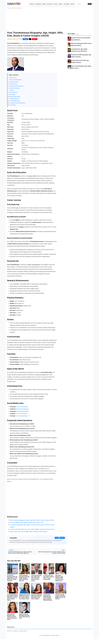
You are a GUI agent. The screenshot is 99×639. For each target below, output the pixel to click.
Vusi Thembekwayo (22, 406)
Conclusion (13, 105)
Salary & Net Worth (15, 96)
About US (9, 631)
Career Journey (14, 82)
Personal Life (13, 84)
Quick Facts (13, 77)
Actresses (50, 4)
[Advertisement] (49, 20)
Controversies (14, 92)
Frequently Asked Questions (17, 103)
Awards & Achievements (16, 86)
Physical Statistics (15, 88)
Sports (72, 4)
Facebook (25, 39)
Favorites (12, 94)
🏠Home (32, 4)
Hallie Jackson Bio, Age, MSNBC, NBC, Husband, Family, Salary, (28, 531)
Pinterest (35, 39)
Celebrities (38, 4)
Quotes (12, 90)
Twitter (56, 537)
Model (44, 4)
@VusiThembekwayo (22, 409)
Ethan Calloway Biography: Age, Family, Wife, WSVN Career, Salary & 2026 (32, 520)
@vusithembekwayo (23, 411)
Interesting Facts (14, 98)
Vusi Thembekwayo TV (23, 416)
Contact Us (16, 631)
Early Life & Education (16, 79)
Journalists (67, 4)
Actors (56, 4)
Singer (60, 4)
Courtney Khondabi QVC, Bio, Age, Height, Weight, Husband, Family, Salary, (32, 529)
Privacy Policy (23, 631)
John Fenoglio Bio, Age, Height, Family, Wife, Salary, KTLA (27, 522)
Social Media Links (15, 100)
